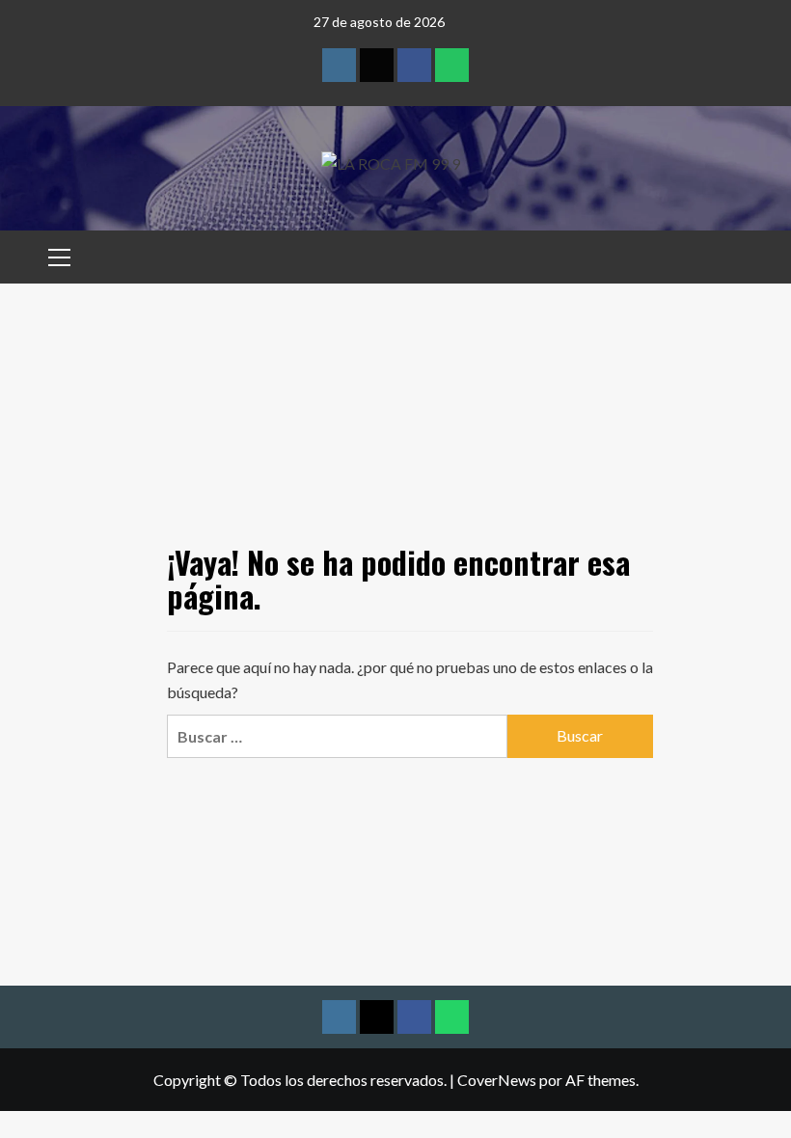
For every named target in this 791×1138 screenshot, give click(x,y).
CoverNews (496, 1079)
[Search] (731, 254)
